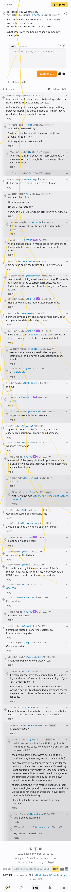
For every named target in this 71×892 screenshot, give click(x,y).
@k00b (38, 875)
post (35, 887)
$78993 (8, 4)
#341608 (11, 588)
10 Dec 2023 (46, 275)
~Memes (13, 401)
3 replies (20, 95)
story (40, 862)
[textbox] (36, 27)
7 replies (18, 642)
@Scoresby (54, 875)
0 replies (23, 173)
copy (55, 868)
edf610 (39, 879)
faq (19, 862)
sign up (60, 4)
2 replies (23, 124)
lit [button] (48, 89)
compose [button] (23, 46)
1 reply (22, 152)
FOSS (5, 875)
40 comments (24, 15)
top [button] (64, 89)
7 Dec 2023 (49, 222)
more (65, 875)
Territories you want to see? (22, 11)
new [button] (56, 89)
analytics (20, 858)
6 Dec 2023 (45, 15)
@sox (45, 875)
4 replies (19, 707)
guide (29, 862)
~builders (34, 334)
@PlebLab (19, 372)
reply (47, 73)
